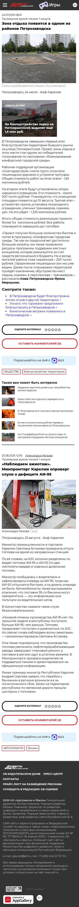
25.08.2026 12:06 (12, 455)
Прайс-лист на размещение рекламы (32, 784)
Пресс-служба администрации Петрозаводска (34, 85)
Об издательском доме (21, 774)
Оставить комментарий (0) (39, 343)
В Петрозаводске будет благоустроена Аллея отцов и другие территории (37, 298)
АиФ (34, 531)
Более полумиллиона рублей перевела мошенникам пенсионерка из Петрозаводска (44, 424)
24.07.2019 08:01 (12, 15)
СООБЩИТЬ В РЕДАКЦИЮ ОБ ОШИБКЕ (30, 789)
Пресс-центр (53, 774)
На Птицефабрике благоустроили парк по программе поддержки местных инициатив (42, 436)
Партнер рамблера (34, 889)
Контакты (11, 779)
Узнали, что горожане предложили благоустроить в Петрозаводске (34, 305)
